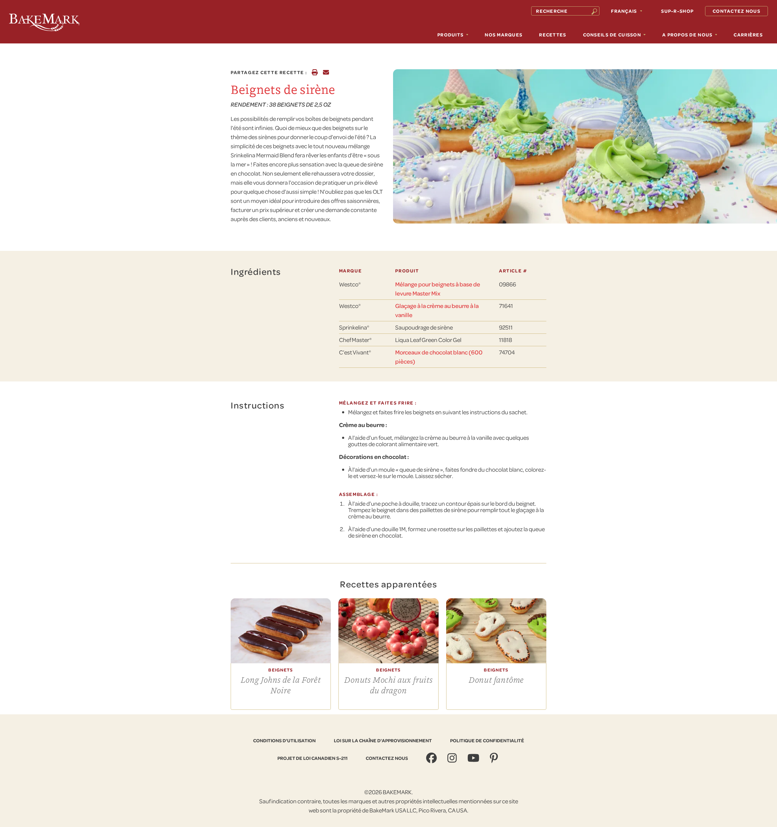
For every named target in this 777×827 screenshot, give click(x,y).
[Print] (315, 72)
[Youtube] (474, 758)
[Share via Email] (326, 72)
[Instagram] (452, 758)
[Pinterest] (494, 758)
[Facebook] (432, 758)
